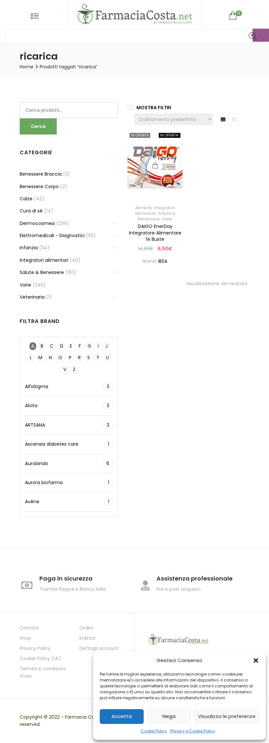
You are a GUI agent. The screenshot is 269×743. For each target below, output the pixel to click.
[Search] (261, 35)
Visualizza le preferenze (227, 716)
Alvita (67, 405)
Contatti (29, 628)
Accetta (122, 716)
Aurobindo (67, 463)
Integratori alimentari (155, 210)
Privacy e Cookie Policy (192, 731)
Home (26, 66)
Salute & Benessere (156, 216)
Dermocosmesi (37, 223)
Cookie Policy (154, 731)
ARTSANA (67, 425)
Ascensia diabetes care (67, 444)
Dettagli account (98, 648)
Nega (169, 716)
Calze (26, 198)
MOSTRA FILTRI (153, 107)
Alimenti (143, 208)
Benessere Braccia (41, 174)
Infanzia (29, 247)
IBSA (162, 261)
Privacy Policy (35, 648)
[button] (256, 660)
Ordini (86, 628)
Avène (67, 501)
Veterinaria (32, 297)
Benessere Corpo (39, 186)
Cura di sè (31, 211)
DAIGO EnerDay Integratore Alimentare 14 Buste (155, 232)
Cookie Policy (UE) (40, 658)
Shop (25, 638)
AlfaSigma (67, 386)
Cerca (38, 126)
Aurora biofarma (67, 482)
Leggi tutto (155, 165)
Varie (167, 219)
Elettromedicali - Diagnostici (52, 235)
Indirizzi (87, 638)
